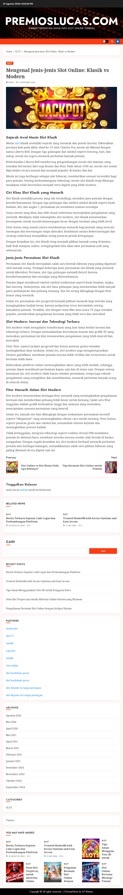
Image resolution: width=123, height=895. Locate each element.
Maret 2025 (12, 748)
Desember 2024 (15, 767)
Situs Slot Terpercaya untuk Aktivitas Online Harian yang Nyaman (44, 599)
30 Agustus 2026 (17, 526)
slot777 (10, 636)
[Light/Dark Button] (106, 41)
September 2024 (15, 787)
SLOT (9, 63)
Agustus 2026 (13, 715)
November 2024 (15, 774)
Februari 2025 (14, 754)
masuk (23, 489)
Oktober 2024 (14, 780)
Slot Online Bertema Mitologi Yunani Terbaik (107, 876)
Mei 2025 (11, 735)
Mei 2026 (11, 722)
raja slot (10, 650)
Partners (10, 820)
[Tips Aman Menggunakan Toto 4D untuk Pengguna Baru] (91, 849)
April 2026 (12, 728)
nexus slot (11, 628)
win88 (9, 643)
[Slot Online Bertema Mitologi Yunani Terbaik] (91, 872)
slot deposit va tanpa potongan (24, 687)
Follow (118, 41)
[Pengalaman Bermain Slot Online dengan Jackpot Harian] (53, 872)
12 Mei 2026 (71, 526)
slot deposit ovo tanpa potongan (24, 695)
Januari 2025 (13, 761)
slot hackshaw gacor (18, 673)
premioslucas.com (61, 21)
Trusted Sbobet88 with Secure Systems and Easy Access (90, 520)
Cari (10, 541)
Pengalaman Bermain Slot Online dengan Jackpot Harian (39, 608)
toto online (12, 665)
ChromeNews (71, 891)
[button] (112, 41)
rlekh (11, 82)
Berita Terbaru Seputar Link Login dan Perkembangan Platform (30, 520)
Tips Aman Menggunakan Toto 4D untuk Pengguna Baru (38, 590)
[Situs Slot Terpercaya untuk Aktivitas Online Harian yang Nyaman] (15, 872)
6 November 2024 (27, 82)
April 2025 (12, 741)
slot (17, 143)
